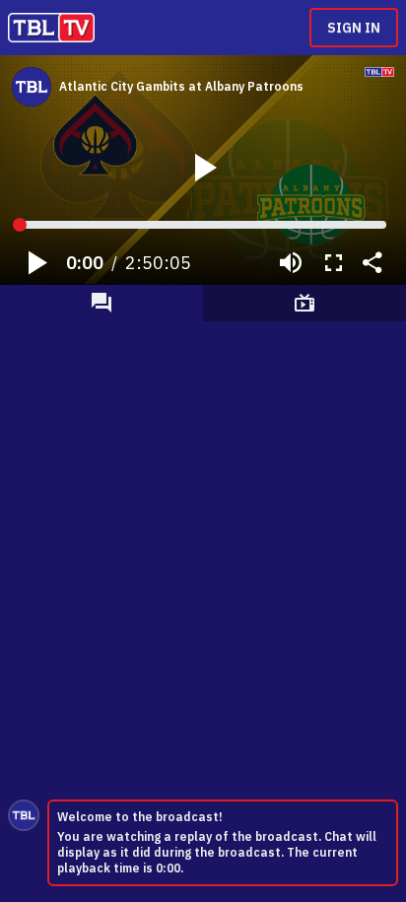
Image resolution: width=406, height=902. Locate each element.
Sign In (353, 27)
